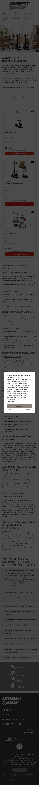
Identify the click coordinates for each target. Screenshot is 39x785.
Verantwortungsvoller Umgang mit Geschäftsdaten (17, 398)
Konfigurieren (28, 409)
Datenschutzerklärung (13, 395)
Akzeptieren (19, 406)
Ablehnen (9, 409)
